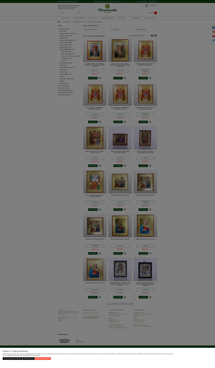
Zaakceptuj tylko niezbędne (12, 358)
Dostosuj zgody (29, 358)
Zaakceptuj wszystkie (43, 358)
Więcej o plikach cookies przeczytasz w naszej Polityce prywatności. (21, 355)
